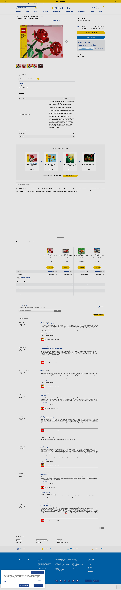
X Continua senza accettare (37, 572)
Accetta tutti (39, 585)
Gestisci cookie (25, 585)
